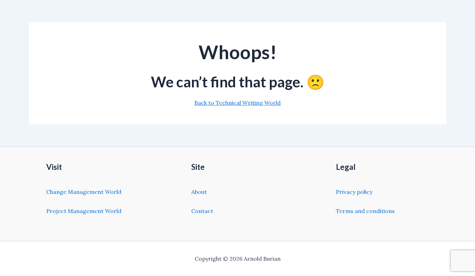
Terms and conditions (365, 210)
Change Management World (83, 191)
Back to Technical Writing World (237, 102)
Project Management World (83, 210)
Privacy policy (354, 191)
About (199, 191)
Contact (202, 210)
